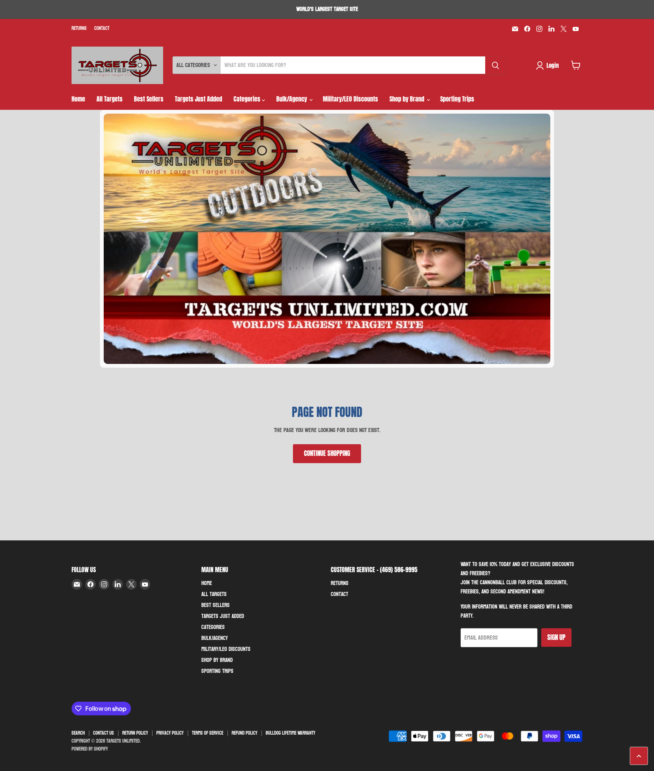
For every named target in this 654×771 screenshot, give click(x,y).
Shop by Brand (407, 98)
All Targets (110, 98)
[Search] (495, 65)
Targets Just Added (198, 98)
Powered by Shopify (90, 749)
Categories (248, 98)
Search (78, 733)
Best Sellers (149, 98)
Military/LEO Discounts (350, 98)
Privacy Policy (170, 733)
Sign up (556, 637)
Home (78, 98)
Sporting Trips (457, 98)
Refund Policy (244, 733)
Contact (101, 28)
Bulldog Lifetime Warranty (290, 733)
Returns (79, 28)
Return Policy (135, 733)
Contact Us (103, 733)
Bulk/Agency (292, 98)
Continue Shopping (327, 453)
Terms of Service (207, 733)
